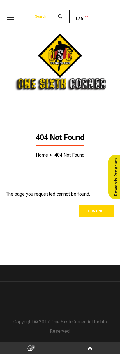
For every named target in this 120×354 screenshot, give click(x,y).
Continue (96, 211)
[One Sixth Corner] (60, 89)
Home (42, 155)
